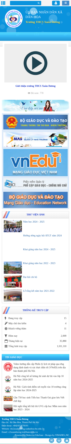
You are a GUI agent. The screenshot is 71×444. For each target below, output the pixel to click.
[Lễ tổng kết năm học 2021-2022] (13, 295)
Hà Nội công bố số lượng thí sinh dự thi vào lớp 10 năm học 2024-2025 (38, 378)
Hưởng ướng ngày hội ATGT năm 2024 (42, 235)
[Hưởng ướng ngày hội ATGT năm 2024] (13, 240)
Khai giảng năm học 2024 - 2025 (39, 249)
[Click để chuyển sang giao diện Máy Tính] (59, 440)
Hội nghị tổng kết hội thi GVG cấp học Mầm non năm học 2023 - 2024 (40, 408)
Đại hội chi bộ (30, 277)
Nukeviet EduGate (34, 435)
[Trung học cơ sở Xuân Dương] (13, 18)
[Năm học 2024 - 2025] (13, 226)
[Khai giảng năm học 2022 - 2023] (13, 268)
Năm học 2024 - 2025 (33, 221)
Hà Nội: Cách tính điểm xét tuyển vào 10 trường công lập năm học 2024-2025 (39, 389)
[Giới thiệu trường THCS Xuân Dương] (35, 63)
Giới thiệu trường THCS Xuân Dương (35, 86)
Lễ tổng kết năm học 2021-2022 (38, 291)
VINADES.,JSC (62, 435)
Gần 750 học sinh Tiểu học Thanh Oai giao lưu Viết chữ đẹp (38, 399)
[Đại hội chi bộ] (13, 281)
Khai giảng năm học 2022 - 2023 (39, 263)
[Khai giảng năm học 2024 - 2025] (13, 254)
